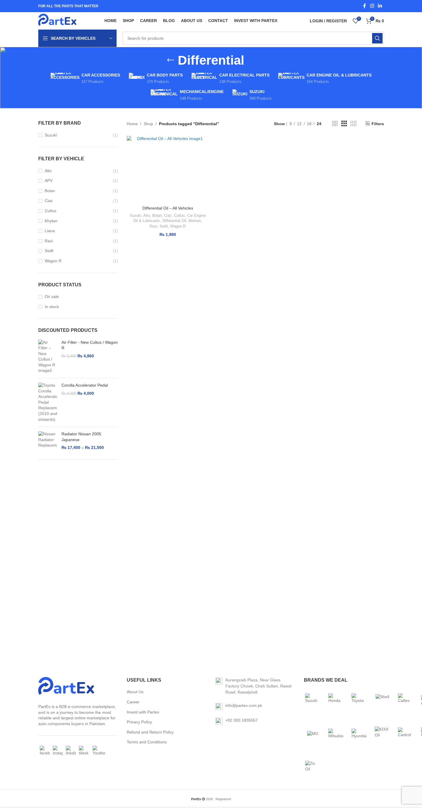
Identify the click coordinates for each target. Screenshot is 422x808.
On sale (52, 296)
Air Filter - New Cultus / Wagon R (89, 345)
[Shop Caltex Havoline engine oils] (405, 700)
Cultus (50, 210)
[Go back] (170, 60)
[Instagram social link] (372, 5)
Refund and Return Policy (150, 732)
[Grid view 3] (344, 123)
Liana (50, 230)
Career (133, 702)
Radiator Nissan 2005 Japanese (81, 437)
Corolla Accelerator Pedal (84, 385)
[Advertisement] (78, 555)
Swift (49, 250)
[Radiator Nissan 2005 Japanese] (47, 441)
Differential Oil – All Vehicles (167, 208)
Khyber (51, 221)
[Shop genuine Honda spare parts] (336, 700)
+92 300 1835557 (241, 720)
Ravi (49, 241)
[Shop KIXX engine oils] (382, 733)
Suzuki (51, 135)
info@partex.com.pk (243, 705)
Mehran (195, 221)
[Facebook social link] (364, 5)
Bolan (50, 190)
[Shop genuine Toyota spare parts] (359, 700)
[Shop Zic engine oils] (312, 766)
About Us (135, 691)
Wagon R (53, 261)
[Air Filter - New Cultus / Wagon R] (47, 357)
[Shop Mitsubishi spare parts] (336, 733)
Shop (148, 123)
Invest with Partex (143, 712)
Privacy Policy (139, 722)
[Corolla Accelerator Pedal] (47, 402)
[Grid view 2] (335, 123)
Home (132, 123)
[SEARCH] (377, 38)
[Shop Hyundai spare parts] (359, 733)
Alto (48, 170)
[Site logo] (57, 21)
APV (48, 180)
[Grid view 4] (353, 123)
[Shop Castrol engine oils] (405, 733)
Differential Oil (174, 221)
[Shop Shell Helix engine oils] (382, 700)
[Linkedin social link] (380, 5)
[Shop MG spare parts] (312, 733)
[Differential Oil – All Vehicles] (168, 169)
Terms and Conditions (147, 742)
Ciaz (49, 200)
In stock (52, 306)
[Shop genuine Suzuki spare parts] (312, 700)
